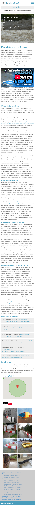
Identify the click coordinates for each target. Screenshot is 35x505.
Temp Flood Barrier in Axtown (11, 480)
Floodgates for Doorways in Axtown (13, 484)
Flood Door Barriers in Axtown (12, 489)
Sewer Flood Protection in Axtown (13, 492)
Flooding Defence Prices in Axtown (11, 496)
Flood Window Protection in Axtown (13, 494)
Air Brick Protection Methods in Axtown (14, 491)
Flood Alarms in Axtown (10, 486)
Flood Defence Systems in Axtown (11, 472)
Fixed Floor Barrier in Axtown (11, 482)
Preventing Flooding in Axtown (12, 475)
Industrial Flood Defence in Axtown (11, 499)
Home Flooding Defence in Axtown (11, 498)
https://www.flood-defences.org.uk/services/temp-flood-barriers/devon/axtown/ (17, 328)
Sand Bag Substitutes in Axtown (12, 487)
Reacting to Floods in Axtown (11, 477)
